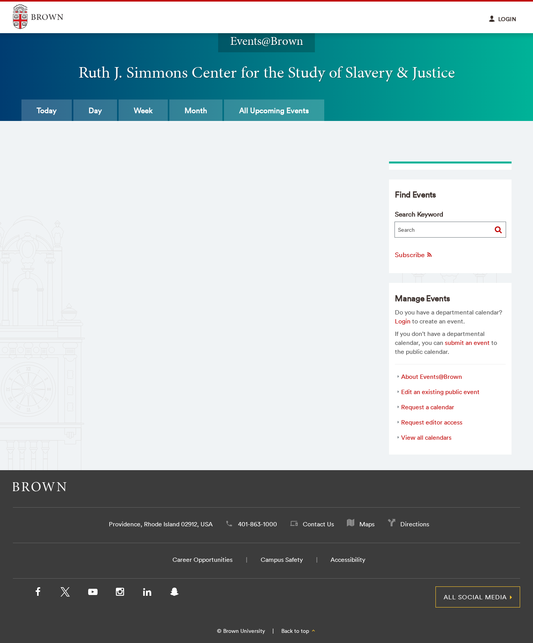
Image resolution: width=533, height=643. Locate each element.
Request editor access (431, 422)
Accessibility (347, 559)
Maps (367, 524)
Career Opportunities (202, 559)
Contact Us (318, 524)
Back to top (296, 630)
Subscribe (410, 254)
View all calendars (426, 437)
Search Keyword (419, 214)
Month (196, 110)
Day (95, 110)
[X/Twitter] (65, 593)
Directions (414, 524)
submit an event (467, 342)
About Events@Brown (431, 376)
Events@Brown (266, 40)
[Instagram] (119, 593)
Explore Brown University (47, 16)
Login (402, 321)
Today (47, 110)
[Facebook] (38, 593)
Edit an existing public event (440, 392)
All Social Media (475, 597)
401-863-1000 (257, 524)
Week (143, 110)
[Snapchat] (174, 593)
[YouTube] (92, 593)
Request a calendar (427, 407)
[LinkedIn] (147, 593)
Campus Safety (282, 559)
